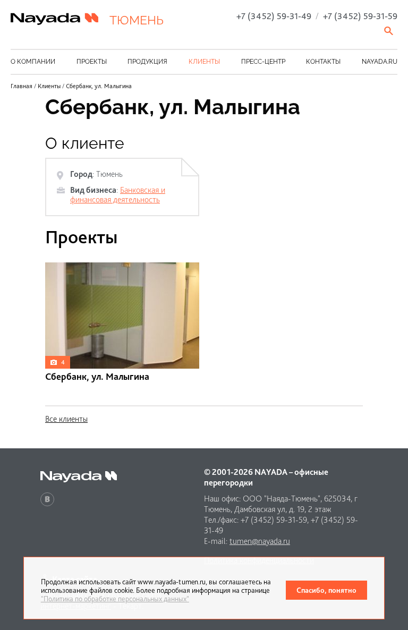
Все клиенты (66, 419)
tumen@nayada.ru (260, 541)
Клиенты (204, 61)
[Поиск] (389, 31)
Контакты (323, 61)
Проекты (91, 61)
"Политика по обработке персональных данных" (115, 598)
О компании (33, 61)
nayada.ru (379, 61)
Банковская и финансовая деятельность (117, 195)
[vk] (47, 499)
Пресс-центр (263, 61)
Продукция (147, 61)
